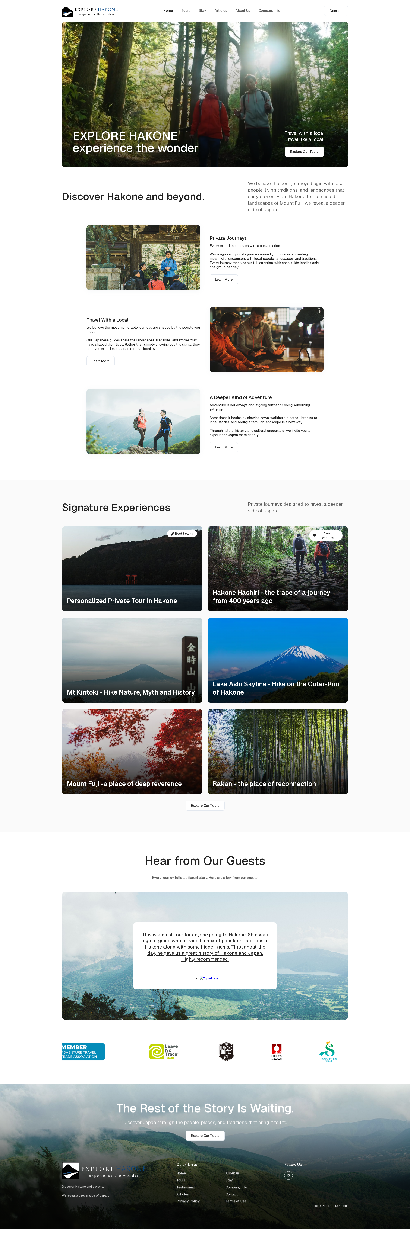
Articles (221, 10)
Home (168, 10)
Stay (202, 10)
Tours (186, 10)
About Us (243, 10)
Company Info (269, 10)
